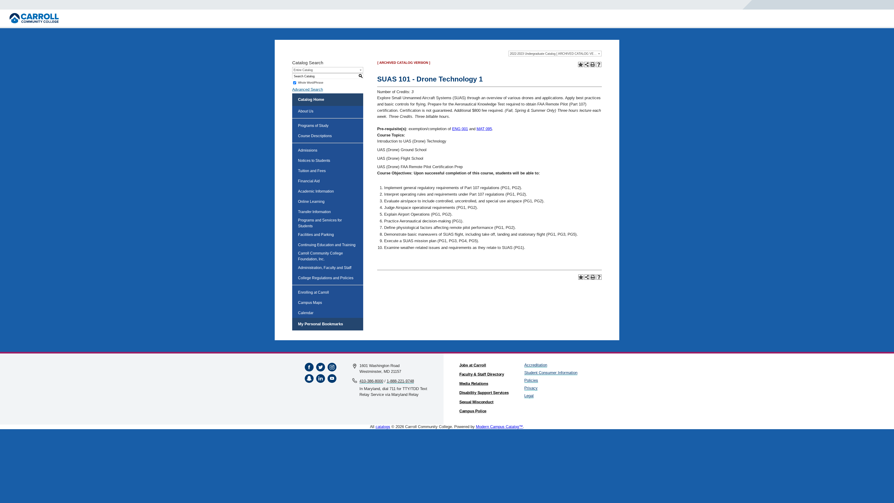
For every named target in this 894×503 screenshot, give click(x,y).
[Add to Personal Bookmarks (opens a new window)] (580, 64)
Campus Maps (310, 303)
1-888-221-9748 (400, 381)
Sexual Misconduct (476, 402)
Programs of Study (313, 126)
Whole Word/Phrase (310, 82)
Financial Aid (309, 181)
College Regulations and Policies (325, 278)
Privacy (531, 388)
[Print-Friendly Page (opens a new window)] (592, 64)
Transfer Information (314, 212)
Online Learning (311, 202)
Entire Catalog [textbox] (303, 70)
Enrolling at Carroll (313, 292)
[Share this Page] (586, 64)
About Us (305, 111)
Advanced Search (307, 89)
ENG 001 (460, 129)
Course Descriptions (315, 136)
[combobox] (555, 53)
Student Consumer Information (550, 372)
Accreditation (535, 365)
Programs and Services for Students (320, 223)
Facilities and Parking (316, 235)
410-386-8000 (371, 381)
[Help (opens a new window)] (598, 64)
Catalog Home (311, 99)
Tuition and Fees (312, 171)
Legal (529, 396)
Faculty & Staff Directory (481, 374)
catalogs (383, 427)
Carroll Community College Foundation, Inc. (320, 256)
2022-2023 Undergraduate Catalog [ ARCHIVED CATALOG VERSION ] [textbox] (555, 53)
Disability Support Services (484, 393)
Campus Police (473, 411)
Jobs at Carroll (472, 365)
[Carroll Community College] (34, 18)
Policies (531, 380)
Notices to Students (314, 161)
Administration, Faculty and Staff (324, 268)
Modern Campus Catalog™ (499, 427)
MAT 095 (484, 129)
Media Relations (473, 383)
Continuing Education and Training (327, 245)
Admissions (307, 150)
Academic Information (316, 191)
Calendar (305, 313)
